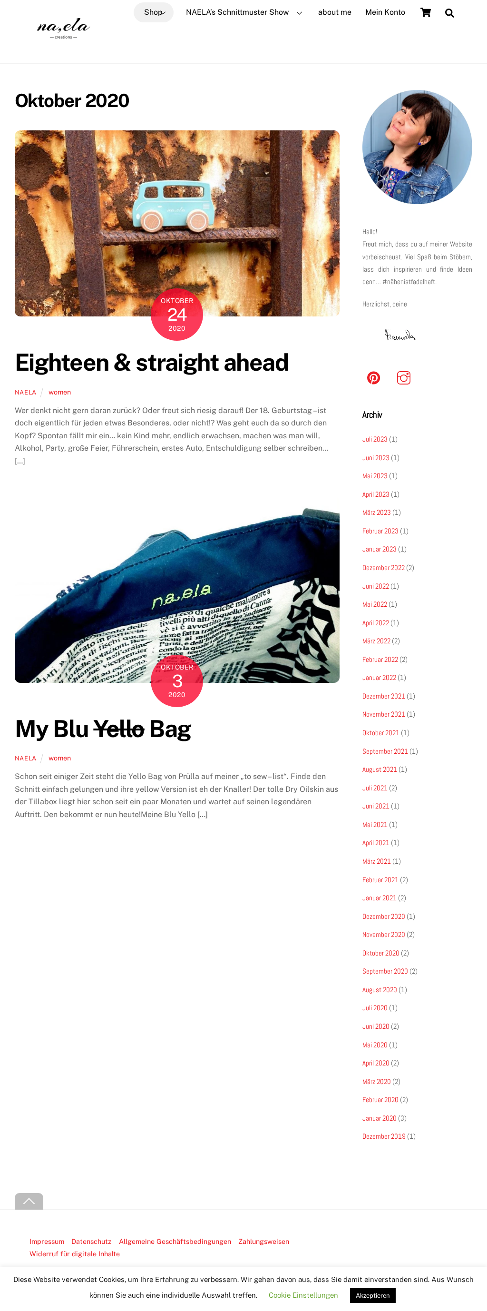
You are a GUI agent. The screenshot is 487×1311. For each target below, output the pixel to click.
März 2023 (376, 512)
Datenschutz (91, 1241)
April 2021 (376, 842)
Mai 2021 (375, 824)
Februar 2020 (380, 1099)
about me (334, 12)
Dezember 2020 (383, 916)
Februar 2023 (380, 530)
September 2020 (385, 971)
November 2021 (383, 714)
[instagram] (405, 377)
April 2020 (376, 1062)
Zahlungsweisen (263, 1241)
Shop (153, 12)
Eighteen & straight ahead (152, 362)
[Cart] (425, 12)
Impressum (46, 1241)
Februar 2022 (380, 659)
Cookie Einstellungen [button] (303, 1295)
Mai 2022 (374, 604)
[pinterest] (375, 377)
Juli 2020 (375, 1007)
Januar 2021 (379, 897)
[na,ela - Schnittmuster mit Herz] (63, 50)
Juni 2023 (376, 457)
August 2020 (379, 989)
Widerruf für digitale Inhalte (74, 1254)
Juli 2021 (375, 787)
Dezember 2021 (383, 695)
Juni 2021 (376, 805)
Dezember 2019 (384, 1136)
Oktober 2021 (380, 732)
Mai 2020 (375, 1044)
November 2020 (383, 934)
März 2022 (376, 640)
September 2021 (385, 751)
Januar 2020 (379, 1118)
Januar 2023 (379, 548)
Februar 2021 (380, 879)
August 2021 (379, 769)
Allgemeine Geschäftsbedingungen (175, 1241)
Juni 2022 (375, 586)
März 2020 (376, 1081)
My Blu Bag (103, 728)
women (60, 392)
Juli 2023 (375, 439)
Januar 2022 (379, 677)
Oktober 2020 (380, 952)
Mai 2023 (375, 475)
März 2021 (376, 861)
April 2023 (376, 494)
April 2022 (375, 622)
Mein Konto (385, 12)
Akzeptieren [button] (373, 1295)
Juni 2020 (376, 1026)
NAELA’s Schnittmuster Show (237, 12)
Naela (26, 392)
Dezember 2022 (383, 567)
